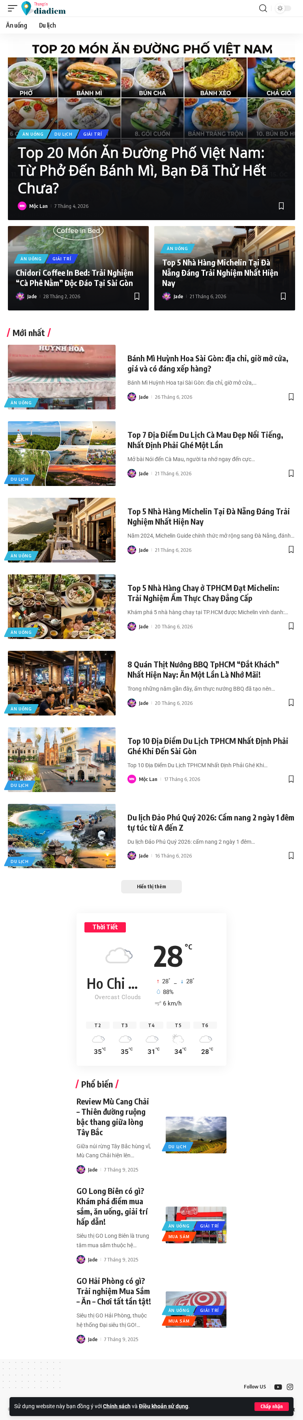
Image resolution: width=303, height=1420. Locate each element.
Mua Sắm (179, 1236)
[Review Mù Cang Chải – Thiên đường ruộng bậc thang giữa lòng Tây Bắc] (196, 1135)
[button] (271, 1406)
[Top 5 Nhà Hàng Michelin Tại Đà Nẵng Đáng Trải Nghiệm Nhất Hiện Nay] (62, 530)
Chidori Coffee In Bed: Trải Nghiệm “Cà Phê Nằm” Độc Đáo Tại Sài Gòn (74, 277)
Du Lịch (63, 134)
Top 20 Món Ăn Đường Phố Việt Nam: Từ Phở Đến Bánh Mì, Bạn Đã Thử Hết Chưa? (142, 170)
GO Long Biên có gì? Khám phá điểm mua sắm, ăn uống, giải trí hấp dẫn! (112, 1206)
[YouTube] (278, 1387)
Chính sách (117, 1406)
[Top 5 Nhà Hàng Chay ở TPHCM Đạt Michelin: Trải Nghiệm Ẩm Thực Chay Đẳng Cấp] (62, 606)
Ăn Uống (33, 134)
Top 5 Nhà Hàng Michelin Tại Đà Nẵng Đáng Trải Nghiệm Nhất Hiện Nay (220, 272)
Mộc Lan (38, 206)
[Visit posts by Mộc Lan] (22, 206)
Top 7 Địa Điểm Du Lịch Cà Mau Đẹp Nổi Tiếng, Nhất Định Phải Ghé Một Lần (205, 440)
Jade (32, 296)
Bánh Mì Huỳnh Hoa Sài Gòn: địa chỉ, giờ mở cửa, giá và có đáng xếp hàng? (207, 363)
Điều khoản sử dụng (163, 1406)
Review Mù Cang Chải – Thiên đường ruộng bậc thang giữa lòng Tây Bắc (113, 1116)
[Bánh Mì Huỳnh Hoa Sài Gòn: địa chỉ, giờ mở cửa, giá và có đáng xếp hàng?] (62, 377)
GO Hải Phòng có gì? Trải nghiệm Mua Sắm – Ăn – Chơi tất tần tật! (114, 1291)
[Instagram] (290, 1387)
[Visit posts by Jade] (20, 296)
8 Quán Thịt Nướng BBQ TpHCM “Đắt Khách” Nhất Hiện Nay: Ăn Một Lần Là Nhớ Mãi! (203, 669)
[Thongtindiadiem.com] (47, 8)
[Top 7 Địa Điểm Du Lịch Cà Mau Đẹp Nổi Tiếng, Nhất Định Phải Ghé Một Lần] (62, 453)
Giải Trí (92, 134)
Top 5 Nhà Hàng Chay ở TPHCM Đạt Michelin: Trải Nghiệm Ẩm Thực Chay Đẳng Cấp (203, 593)
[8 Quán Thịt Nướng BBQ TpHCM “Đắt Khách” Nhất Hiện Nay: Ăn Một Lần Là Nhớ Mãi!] (62, 683)
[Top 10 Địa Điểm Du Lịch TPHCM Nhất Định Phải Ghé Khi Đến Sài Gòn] (62, 759)
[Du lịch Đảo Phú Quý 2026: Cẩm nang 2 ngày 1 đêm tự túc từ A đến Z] (62, 836)
